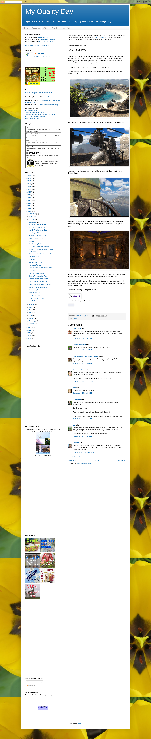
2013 (29, 211)
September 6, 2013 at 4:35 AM (82, 350)
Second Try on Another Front (38, 276)
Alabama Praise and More (37, 224)
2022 (29, 186)
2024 (29, 181)
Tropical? (32, 270)
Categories (35, 28)
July (30, 307)
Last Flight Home (34, 301)
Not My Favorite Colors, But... (38, 230)
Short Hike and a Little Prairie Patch (40, 268)
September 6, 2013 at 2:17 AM (82, 338)
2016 (29, 203)
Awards (54, 28)
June (31, 310)
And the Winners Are (49, 97)
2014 (29, 208)
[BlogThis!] (99, 316)
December (32, 214)
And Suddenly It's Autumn (37, 244)
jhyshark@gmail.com (100, 37)
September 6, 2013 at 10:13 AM (83, 381)
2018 (29, 197)
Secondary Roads (79, 370)
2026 (29, 175)
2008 (29, 338)
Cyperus (31, 241)
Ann (74, 388)
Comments (31, 685)
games (75, 318)
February (32, 321)
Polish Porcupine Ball (32, 119)
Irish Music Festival (35, 265)
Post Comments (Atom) (84, 464)
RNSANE (76, 443)
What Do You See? (35, 292)
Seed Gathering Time (36, 238)
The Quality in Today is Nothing (39, 247)
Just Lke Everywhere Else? (37, 227)
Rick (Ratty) (77, 329)
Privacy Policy (66, 28)
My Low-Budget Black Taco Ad (35, 117)
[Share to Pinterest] (106, 316)
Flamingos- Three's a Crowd (38, 235)
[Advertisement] (32, 386)
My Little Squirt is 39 (35, 262)
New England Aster (35, 233)
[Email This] (97, 316)
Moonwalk (32, 259)
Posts (30, 682)
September (33, 222)
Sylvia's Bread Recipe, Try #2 (38, 279)
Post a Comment (76, 456)
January (32, 324)
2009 (29, 335)
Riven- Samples (34, 290)
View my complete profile (42, 56)
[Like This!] (71, 306)
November (32, 216)
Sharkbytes (77, 399)
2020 (29, 192)
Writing (45, 28)
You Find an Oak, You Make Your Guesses (42, 254)
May (30, 313)
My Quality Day (49, 11)
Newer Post (72, 460)
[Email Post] (92, 315)
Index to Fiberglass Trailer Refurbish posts (38, 93)
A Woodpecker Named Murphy (48, 105)
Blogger (79, 724)
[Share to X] (101, 316)
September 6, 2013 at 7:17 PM (82, 419)
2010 (29, 333)
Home (25, 28)
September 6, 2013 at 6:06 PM (82, 393)
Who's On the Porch (35, 295)
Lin (74, 425)
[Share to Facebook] (103, 316)
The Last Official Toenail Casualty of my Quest (40, 115)
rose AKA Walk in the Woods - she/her (86, 356)
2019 (29, 195)
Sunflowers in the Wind (36, 273)
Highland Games (34, 256)
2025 (29, 178)
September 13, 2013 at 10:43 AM (83, 452)
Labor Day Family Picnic (36, 298)
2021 (29, 189)
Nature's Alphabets (31, 111)
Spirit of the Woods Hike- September (40, 284)
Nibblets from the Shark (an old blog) (37, 45)
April (30, 315)
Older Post (121, 460)
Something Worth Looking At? (38, 287)
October (32, 219)
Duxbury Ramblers (79, 344)
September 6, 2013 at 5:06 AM (82, 363)
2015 (29, 206)
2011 (29, 330)
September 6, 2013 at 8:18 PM (82, 436)
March (31, 318)
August (31, 304)
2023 (29, 184)
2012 (29, 327)
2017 (29, 200)
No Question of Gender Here (38, 281)
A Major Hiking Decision (47, 39)
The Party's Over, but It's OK (46, 41)
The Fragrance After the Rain (34, 113)
